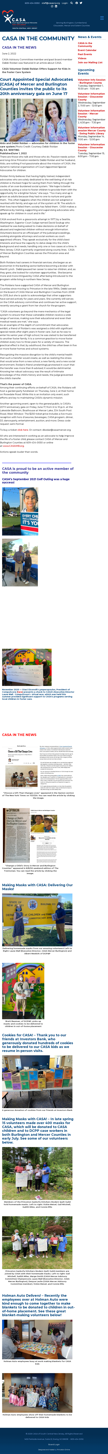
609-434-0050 (32, 3)
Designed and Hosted (46, 1450)
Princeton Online (63, 1450)
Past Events (85, 54)
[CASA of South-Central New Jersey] (19, 19)
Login (65, 3)
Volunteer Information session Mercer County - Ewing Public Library (92, 130)
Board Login (54, 1444)
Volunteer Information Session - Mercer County (91, 113)
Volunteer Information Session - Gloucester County (91, 96)
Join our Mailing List (90, 62)
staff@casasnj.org (51, 3)
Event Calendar (87, 50)
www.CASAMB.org (13, 446)
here (19, 692)
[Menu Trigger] (102, 18)
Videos (82, 58)
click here (22, 430)
